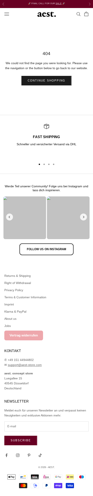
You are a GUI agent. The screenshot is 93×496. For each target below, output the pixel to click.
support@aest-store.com (25, 365)
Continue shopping (46, 80)
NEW (34, 5)
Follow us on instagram (46, 249)
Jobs (7, 326)
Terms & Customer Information (25, 297)
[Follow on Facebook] (6, 455)
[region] (46, 140)
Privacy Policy (13, 290)
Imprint (9, 304)
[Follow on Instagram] (18, 455)
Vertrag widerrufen (24, 335)
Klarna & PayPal (15, 311)
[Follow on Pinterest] (29, 455)
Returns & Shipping (17, 275)
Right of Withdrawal (17, 283)
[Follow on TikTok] (40, 455)
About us (10, 318)
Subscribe (21, 440)
